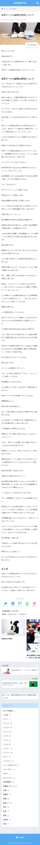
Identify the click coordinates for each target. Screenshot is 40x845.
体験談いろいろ (10, 786)
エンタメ (7, 727)
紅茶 (6, 811)
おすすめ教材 (9, 711)
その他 (6, 715)
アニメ (6, 719)
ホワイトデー (9, 778)
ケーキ (6, 736)
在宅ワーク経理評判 (19, 614)
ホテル (6, 773)
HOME (21, 837)
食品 (6, 824)
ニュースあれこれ (10, 765)
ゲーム (6, 740)
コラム (7, 744)
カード (7, 732)
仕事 (9, 614)
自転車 (6, 819)
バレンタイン (9, 769)
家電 (6, 799)
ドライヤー (8, 761)
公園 (6, 790)
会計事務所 (15, 611)
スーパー (7, 752)
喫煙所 (6, 794)
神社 (6, 807)
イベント (7, 723)
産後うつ (7, 803)
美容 (6, 815)
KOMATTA (20, 3)
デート (6, 757)
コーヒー (7, 748)
